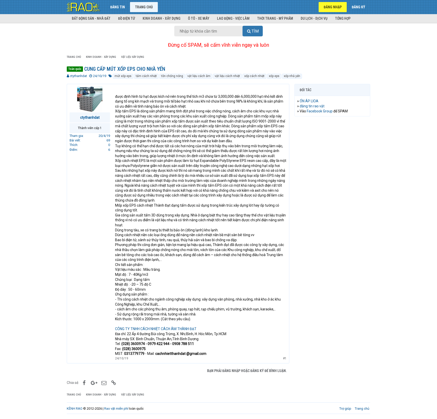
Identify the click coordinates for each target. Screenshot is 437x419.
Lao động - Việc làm (233, 18)
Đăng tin (117, 7)
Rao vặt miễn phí (116, 408)
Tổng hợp (343, 18)
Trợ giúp (345, 408)
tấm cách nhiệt (146, 76)
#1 (285, 358)
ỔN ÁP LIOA (309, 101)
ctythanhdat (78, 76)
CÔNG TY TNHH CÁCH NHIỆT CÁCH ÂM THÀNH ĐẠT (155, 329)
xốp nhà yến (292, 76)
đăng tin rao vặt (312, 106)
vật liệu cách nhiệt (227, 76)
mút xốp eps (123, 76)
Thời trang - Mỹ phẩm (275, 18)
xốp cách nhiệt (254, 76)
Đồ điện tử (126, 18)
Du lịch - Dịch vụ (314, 18)
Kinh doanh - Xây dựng (161, 18)
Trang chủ (144, 7)
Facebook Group (320, 111)
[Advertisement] (332, 197)
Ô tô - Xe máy (198, 18)
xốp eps (274, 76)
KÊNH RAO (74, 408)
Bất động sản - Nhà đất (91, 18)
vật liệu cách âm (198, 76)
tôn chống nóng (172, 76)
